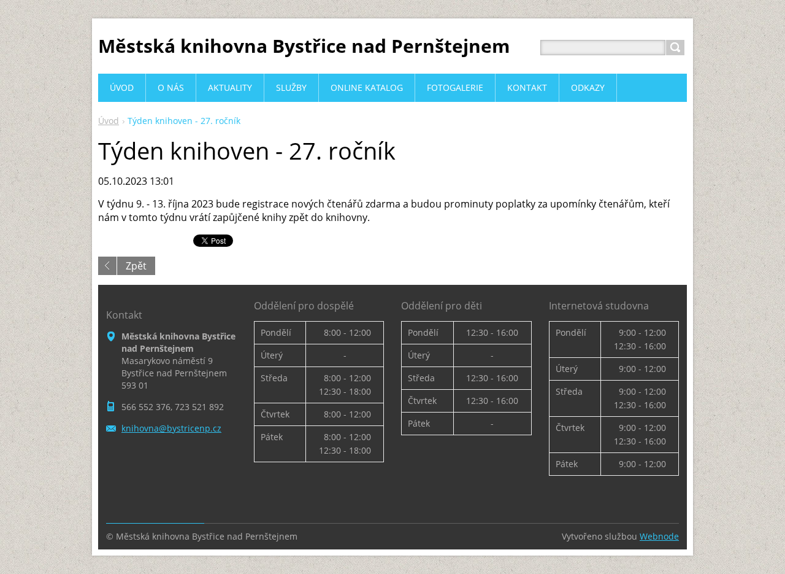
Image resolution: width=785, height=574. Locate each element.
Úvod (108, 120)
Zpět (136, 266)
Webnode (659, 536)
